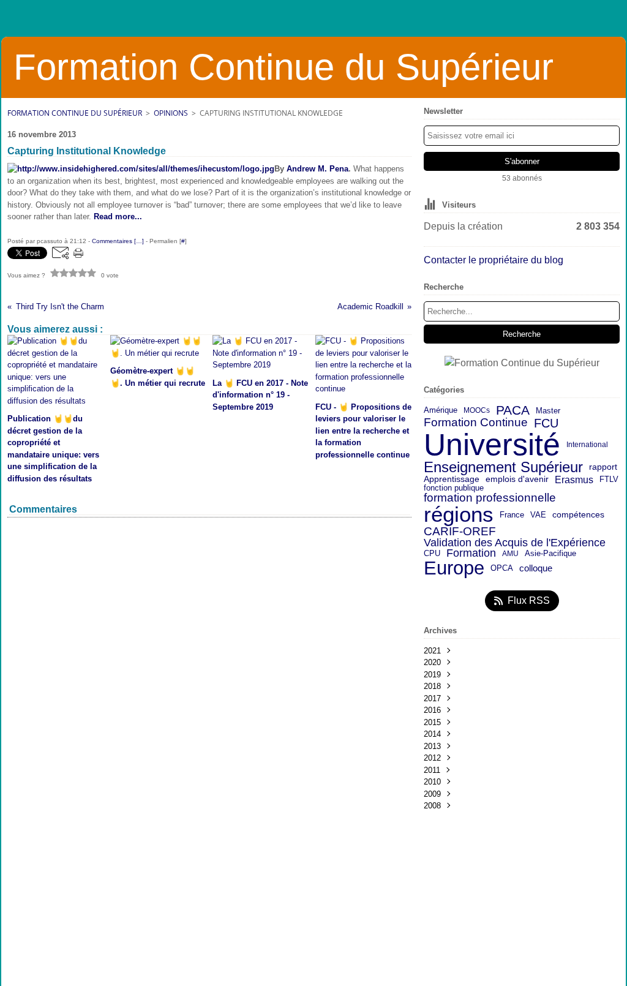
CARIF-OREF (460, 531)
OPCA (501, 569)
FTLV (608, 480)
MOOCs (477, 410)
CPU (432, 554)
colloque (535, 568)
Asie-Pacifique (550, 554)
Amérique (440, 411)
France (512, 515)
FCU (546, 423)
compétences (578, 515)
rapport (603, 467)
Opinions (171, 113)
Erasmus (574, 479)
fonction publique (454, 488)
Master (548, 411)
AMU (510, 553)
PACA (513, 410)
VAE (538, 515)
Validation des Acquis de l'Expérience (515, 542)
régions (459, 514)
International (587, 444)
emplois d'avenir (517, 479)
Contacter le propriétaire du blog (493, 260)
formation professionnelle (490, 498)
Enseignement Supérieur (503, 467)
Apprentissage (451, 479)
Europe (454, 568)
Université (492, 444)
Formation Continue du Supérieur (74, 113)
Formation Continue (476, 423)
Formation (471, 553)
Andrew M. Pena (317, 168)
